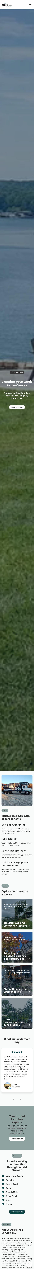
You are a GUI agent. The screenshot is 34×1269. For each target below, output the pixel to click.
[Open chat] (29, 1264)
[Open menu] (30, 4)
